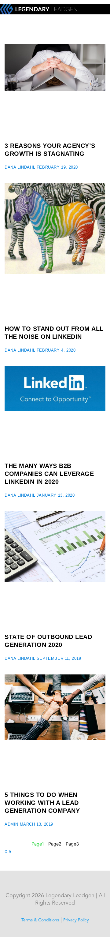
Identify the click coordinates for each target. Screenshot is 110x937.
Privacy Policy (76, 920)
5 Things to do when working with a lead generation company (42, 802)
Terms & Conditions (40, 920)
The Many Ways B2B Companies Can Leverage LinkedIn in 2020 (49, 473)
